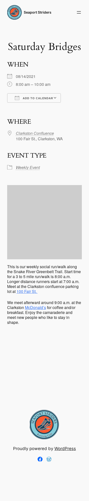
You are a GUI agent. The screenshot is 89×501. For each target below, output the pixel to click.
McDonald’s (35, 307)
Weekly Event (28, 167)
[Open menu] (79, 12)
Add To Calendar (37, 98)
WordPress (65, 448)
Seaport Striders (37, 12)
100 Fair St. (27, 291)
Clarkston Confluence (35, 133)
